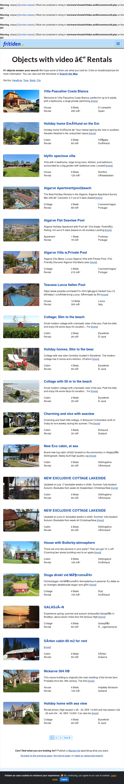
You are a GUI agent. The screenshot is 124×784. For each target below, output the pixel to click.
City (39, 80)
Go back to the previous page (36, 755)
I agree (64, 779)
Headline (17, 80)
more (94, 101)
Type (25, 80)
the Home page (62, 755)
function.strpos (26, 4)
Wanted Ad (74, 750)
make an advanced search (88, 755)
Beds (32, 80)
